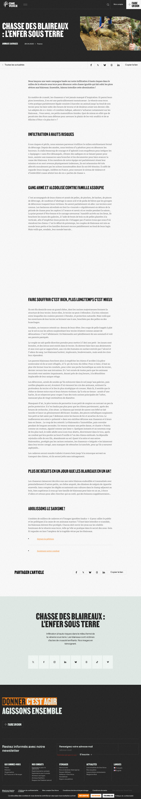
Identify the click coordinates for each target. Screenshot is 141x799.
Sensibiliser (63, 777)
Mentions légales (8, 790)
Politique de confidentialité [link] (124, 796)
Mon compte (118, 4)
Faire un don (63, 767)
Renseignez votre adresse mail (76, 747)
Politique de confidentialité (28, 790)
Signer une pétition (66, 779)
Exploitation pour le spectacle (39, 768)
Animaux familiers (38, 778)
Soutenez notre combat (48, 551)
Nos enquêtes (91, 770)
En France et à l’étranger (13, 774)
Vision (7, 767)
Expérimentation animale (40, 771)
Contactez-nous (8, 791)
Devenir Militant (65, 772)
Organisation (9, 772)
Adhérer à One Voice (66, 774)
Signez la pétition (45, 539)
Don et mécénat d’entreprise (69, 770)
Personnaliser (108, 795)
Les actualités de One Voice (96, 767)
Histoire (7, 770)
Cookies (21, 791)
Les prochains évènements (95, 772)
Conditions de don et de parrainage (75, 790)
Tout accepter (83, 795)
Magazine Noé (91, 774)
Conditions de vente (100, 790)
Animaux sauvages (38, 775)
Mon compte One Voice (50, 790)
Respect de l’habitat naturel (42, 780)
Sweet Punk (128, 790)
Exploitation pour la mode (41, 773)
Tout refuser (96, 795)
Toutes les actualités (14, 65)
